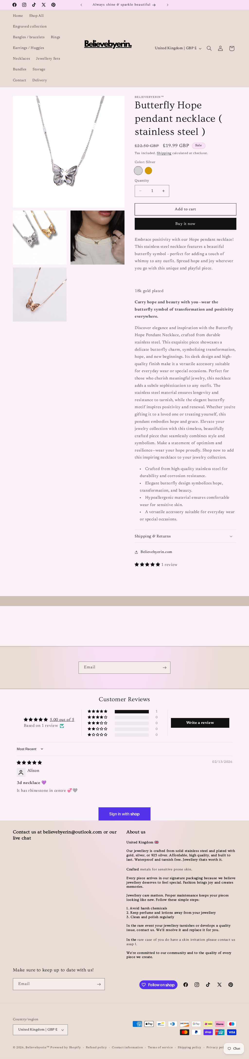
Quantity (142, 181)
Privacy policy (217, 1047)
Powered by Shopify (65, 1047)
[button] (209, 48)
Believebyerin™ (37, 1047)
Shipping (164, 153)
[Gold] (148, 170)
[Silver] (138, 170)
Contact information (127, 1047)
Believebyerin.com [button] (156, 552)
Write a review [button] (200, 723)
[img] (29, 763)
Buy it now (185, 224)
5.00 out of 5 (62, 720)
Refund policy (96, 1047)
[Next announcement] (167, 5)
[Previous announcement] (81, 5)
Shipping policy (189, 1047)
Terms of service (160, 1047)
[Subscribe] (164, 667)
